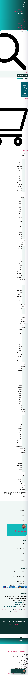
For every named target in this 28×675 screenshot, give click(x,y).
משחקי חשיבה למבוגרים (19, 288)
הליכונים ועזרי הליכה (22, 156)
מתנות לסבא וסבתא (23, 317)
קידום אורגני (13, 627)
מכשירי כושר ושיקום (23, 243)
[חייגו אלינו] (21, 638)
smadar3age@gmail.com (11, 606)
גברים (20, 309)
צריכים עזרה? (20, 531)
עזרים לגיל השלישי (23, 195)
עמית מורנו (11, 673)
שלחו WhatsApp (21, 643)
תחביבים (19, 302)
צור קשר (22, 15)
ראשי (23, 4)
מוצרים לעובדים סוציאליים (19, 271)
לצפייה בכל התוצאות (23, 75)
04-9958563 (17, 604)
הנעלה (20, 311)
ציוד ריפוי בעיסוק (20, 257)
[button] (14, 17)
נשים (20, 313)
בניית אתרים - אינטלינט (14, 630)
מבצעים (22, 321)
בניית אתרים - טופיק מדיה (14, 624)
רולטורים (19, 178)
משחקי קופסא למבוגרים (19, 294)
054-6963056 (18, 602)
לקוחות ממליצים (18, 11)
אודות (22, 6)
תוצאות (25, 72)
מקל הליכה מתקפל (20, 174)
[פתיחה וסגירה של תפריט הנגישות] (26, 645)
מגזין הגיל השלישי (20, 13)
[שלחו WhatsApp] (21, 641)
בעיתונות (20, 9)
